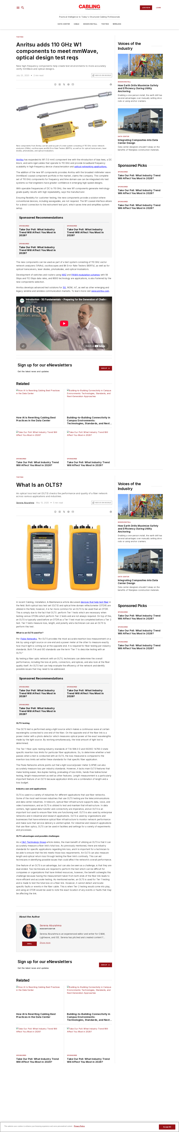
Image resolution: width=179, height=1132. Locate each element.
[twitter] (64, 84)
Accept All (167, 1127)
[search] (22, 8)
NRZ (64, 274)
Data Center (64, 24)
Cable (76, 24)
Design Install (90, 24)
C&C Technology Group (33, 842)
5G (64, 287)
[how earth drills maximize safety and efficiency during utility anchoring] (140, 66)
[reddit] (68, 84)
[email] (73, 84)
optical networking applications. (90, 166)
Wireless (117, 24)
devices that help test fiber (94, 602)
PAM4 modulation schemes (85, 274)
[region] (89, 1127)
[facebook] (55, 84)
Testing (105, 24)
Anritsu (20, 159)
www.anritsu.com (100, 291)
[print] (111, 84)
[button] (18, 8)
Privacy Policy (79, 1126)
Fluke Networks (28, 638)
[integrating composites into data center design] (140, 120)
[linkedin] (59, 84)
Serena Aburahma (25, 502)
